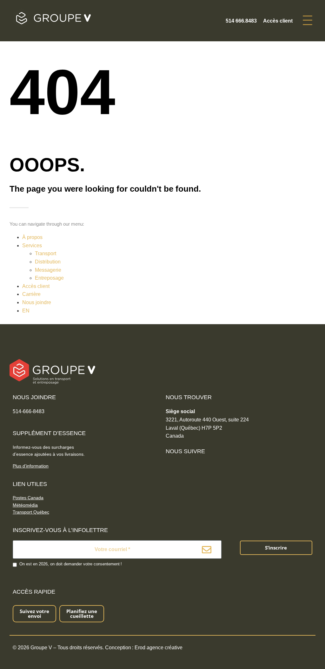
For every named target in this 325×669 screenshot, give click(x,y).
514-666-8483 (28, 411)
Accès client (278, 21)
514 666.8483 (241, 21)
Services (32, 245)
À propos (32, 237)
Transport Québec (31, 512)
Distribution (48, 261)
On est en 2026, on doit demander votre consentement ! (70, 564)
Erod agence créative (158, 647)
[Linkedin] (180, 466)
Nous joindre (36, 302)
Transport (45, 253)
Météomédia (25, 505)
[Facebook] (170, 466)
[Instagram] (190, 466)
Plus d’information (31, 465)
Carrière (31, 294)
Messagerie (48, 270)
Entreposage (49, 278)
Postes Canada (28, 497)
